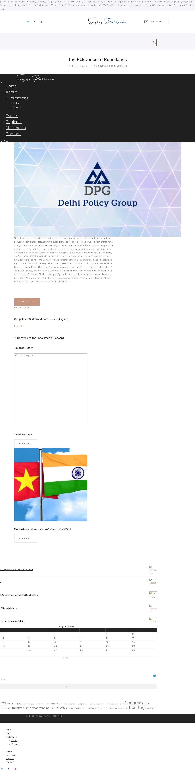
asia (8, 704)
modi (9, 708)
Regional (10, 758)
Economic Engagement (93, 704)
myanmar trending (37, 708)
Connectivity (52, 704)
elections (120, 704)
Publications (11, 737)
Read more (25, 444)
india (145, 703)
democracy (63, 704)
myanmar (18, 708)
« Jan (65, 658)
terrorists (124, 708)
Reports (15, 744)
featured (133, 703)
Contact (9, 762)
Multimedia (11, 755)
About (8, 733)
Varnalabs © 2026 (35, 716)
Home (71, 66)
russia (118, 708)
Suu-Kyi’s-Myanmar (23, 434)
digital (81, 704)
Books (14, 740)
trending (137, 707)
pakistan (96, 708)
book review (37, 704)
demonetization (73, 704)
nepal (52, 708)
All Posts (81, 66)
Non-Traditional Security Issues (79, 708)
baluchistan (27, 704)
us (153, 708)
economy (105, 704)
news (60, 707)
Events (9, 751)
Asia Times (17, 703)
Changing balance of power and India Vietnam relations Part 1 (42, 529)
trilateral (148, 708)
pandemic (103, 708)
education (113, 704)
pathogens (112, 708)
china (44, 704)
